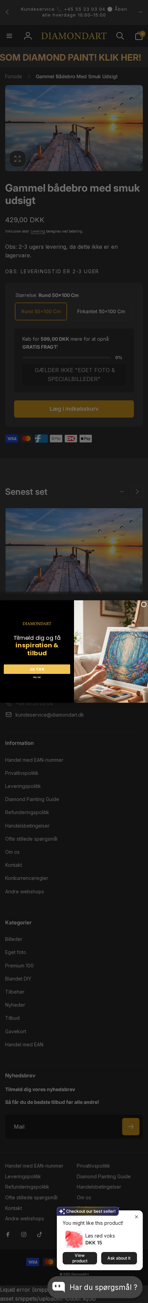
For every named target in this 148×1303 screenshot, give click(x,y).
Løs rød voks (100, 1236)
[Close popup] (136, 1217)
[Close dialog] (143, 604)
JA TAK (37, 668)
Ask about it (118, 1258)
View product (79, 1258)
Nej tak (37, 677)
